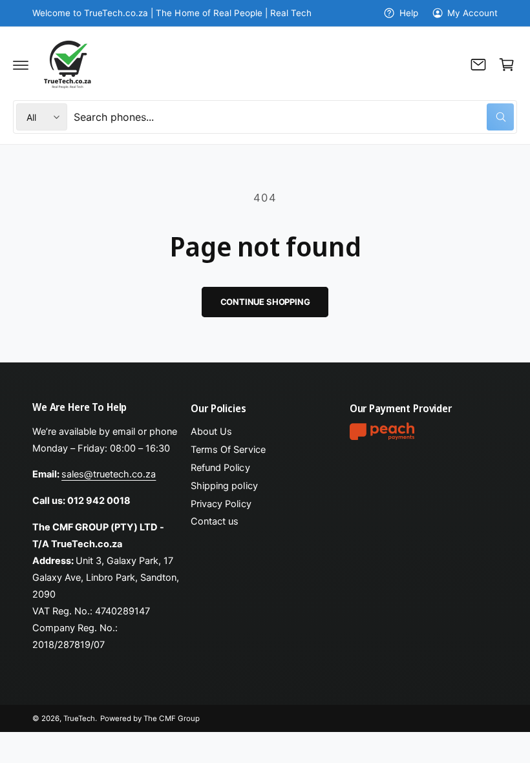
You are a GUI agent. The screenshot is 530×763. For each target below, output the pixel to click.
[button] (20, 64)
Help (408, 13)
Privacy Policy (221, 504)
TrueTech (79, 718)
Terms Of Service (228, 449)
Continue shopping (265, 302)
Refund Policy (220, 468)
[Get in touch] (478, 64)
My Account (472, 13)
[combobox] (293, 117)
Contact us (214, 521)
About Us (211, 431)
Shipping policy (224, 486)
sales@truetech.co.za (108, 474)
